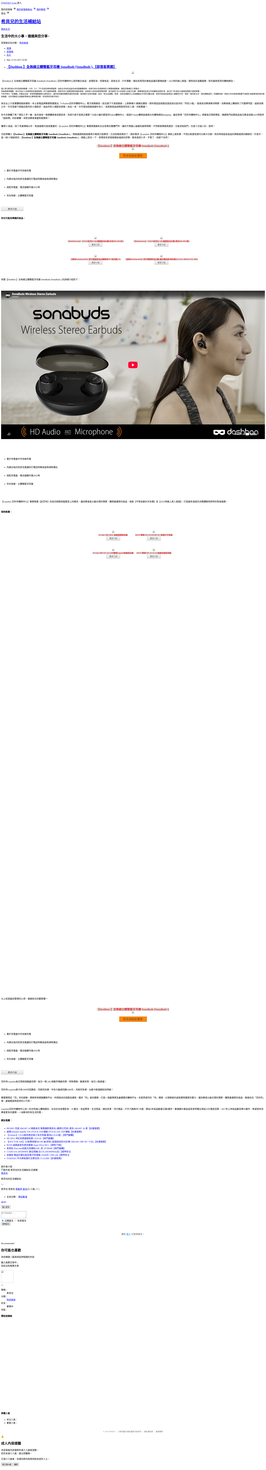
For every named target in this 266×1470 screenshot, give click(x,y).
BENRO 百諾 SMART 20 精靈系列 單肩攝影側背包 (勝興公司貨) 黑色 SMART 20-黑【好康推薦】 (54, 1128)
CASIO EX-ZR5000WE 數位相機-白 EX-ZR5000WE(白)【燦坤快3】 (39, 1152)
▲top (3, 1202)
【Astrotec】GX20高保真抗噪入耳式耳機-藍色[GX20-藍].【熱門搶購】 (41, 1135)
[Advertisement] (133, 1362)
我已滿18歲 (6, 1464)
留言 (25, 1189)
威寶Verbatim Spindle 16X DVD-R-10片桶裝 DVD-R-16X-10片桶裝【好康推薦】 (45, 1132)
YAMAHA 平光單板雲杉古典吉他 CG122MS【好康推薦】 (35, 1158)
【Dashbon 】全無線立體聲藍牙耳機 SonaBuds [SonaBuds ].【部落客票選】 (62, 67)
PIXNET (112, 1432)
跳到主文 (5, 29)
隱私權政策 (148, 1432)
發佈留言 (5, 1224)
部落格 (10, 52)
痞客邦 (19, 1189)
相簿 (9, 48)
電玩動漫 (22, 1197)
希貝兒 (4, 1173)
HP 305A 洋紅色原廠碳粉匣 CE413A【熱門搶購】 (31, 1138)
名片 (9, 55)
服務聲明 (159, 1432)
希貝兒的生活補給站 (21, 21)
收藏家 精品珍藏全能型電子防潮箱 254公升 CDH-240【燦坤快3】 (38, 1155)
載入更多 (5, 1207)
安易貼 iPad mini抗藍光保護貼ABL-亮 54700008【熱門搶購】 (36, 1148)
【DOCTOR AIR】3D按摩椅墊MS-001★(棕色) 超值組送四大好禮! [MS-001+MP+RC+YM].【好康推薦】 (57, 1142)
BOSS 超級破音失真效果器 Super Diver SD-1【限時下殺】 (35, 1145)
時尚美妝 (23, 43)
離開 (16, 1464)
